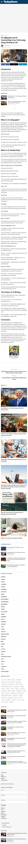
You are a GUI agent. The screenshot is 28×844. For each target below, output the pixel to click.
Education (3, 591)
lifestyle (13, 690)
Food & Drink (4, 611)
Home (2, 35)
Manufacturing (5, 634)
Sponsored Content (6, 656)
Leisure (3, 629)
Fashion (3, 606)
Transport (4, 666)
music (24, 690)
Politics (3, 649)
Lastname (3, 800)
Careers (3, 579)
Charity (3, 581)
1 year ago (10, 562)
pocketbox (15, 695)
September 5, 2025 (15, 45)
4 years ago (10, 555)
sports (3, 699)
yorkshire (11, 702)
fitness (7, 688)
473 (13, 562)
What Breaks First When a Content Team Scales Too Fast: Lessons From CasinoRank (16, 722)
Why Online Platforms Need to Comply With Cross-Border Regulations (16, 565)
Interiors (3, 624)
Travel (2, 669)
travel (23, 699)
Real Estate (4, 697)
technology (8, 699)
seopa (15, 697)
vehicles (6, 702)
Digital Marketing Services (7, 686)
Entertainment (5, 599)
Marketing (3, 636)
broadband (19, 679)
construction (4, 684)
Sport (2, 659)
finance (3, 688)
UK (2, 702)
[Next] (15, 109)
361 (15, 104)
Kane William (7, 45)
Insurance (3, 621)
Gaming (3, 614)
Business (6, 35)
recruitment (10, 697)
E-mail (2, 790)
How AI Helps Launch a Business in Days (15, 547)
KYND (9, 690)
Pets (2, 646)
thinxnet (13, 699)
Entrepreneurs (5, 601)
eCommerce (4, 589)
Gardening (3, 616)
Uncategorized (5, 671)
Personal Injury (20, 693)
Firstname (3, 795)
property (21, 695)
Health (2, 619)
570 (14, 555)
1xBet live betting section (6, 826)
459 (9, 490)
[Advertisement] (14, 19)
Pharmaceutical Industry (7, 695)
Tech (2, 664)
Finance (3, 609)
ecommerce (16, 686)
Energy (2, 594)
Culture (3, 586)
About (2, 775)
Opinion (3, 644)
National (3, 639)
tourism (18, 699)
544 (9, 411)
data (17, 684)
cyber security (11, 684)
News (2, 641)
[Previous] (13, 109)
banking (9, 679)
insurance (22, 688)
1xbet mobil (4, 825)
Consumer (3, 584)
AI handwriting (4, 153)
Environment (4, 604)
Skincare (20, 697)
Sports (3, 661)
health (12, 688)
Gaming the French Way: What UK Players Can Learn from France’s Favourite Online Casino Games (16, 559)
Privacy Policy (4, 780)
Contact (2, 778)
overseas (7, 693)
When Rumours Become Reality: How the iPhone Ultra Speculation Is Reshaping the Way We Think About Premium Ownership (14, 486)
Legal (2, 626)
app (5, 679)
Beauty (13, 679)
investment (4, 690)
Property (3, 651)
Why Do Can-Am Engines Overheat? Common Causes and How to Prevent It (17, 102)
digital (20, 684)
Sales (2, 654)
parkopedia (13, 693)
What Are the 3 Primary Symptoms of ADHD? (11, 538)
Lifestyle (3, 631)
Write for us (3, 776)
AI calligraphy (13, 86)
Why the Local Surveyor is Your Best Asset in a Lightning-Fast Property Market (16, 751)
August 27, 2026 (11, 104)
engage (22, 686)
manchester (19, 690)
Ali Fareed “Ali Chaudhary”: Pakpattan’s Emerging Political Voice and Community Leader (17, 762)
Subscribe (3, 805)
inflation (17, 688)
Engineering (4, 596)
